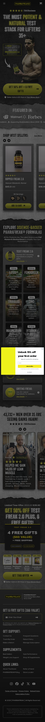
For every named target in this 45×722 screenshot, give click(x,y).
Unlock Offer (29, 366)
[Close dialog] (42, 349)
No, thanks (30, 372)
